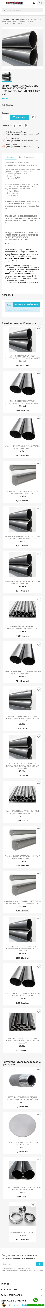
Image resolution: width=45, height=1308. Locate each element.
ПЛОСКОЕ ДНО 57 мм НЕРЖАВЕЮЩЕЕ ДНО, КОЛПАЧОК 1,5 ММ (22, 1143)
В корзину (19, 117)
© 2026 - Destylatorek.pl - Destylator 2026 (18, 1305)
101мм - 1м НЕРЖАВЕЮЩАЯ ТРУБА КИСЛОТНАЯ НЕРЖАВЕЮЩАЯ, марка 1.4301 (22, 447)
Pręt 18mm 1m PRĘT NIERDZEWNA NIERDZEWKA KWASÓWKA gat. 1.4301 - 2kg (22, 857)
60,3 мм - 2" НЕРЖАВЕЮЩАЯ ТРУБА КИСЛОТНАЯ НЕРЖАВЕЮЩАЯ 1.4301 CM (22, 1188)
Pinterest (26, 125)
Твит (20, 125)
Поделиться (14, 125)
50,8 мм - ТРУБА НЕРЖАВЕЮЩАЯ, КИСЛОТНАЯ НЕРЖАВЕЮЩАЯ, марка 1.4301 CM (22, 537)
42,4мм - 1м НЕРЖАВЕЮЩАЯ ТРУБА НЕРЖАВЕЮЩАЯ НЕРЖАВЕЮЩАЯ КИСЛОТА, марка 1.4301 (23, 766)
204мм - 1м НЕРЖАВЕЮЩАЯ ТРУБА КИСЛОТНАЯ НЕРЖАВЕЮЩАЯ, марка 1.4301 (22, 672)
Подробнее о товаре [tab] (27, 157)
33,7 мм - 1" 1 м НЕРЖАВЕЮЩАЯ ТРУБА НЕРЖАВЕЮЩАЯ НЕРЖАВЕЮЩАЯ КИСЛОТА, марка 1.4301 (23, 718)
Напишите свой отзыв (26, 304)
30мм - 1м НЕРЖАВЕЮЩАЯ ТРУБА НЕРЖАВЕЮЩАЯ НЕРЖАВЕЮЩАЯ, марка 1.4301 (22, 402)
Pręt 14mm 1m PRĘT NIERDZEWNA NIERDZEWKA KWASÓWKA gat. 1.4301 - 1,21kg (22, 492)
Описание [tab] (11, 157)
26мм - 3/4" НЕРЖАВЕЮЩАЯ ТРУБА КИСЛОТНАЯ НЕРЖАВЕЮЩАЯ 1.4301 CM (22, 994)
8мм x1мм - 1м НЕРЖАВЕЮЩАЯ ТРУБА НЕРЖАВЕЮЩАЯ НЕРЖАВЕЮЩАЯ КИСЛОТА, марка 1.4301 (23, 1041)
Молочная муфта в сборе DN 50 (22, 1232)
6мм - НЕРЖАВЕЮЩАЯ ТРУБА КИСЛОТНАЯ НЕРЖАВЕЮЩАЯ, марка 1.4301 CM (22, 812)
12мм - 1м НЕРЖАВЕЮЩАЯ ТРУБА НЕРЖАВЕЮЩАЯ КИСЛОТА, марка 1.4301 (22, 627)
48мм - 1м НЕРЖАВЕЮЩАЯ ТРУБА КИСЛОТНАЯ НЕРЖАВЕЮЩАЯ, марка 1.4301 (22, 582)
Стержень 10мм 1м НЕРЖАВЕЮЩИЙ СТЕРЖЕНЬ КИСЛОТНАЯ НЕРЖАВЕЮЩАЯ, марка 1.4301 (22, 902)
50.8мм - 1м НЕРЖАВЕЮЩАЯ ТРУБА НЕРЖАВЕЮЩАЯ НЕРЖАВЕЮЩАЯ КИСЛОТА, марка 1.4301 (23, 948)
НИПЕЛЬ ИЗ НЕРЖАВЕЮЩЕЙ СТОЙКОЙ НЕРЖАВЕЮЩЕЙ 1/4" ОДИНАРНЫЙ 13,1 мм (22, 1098)
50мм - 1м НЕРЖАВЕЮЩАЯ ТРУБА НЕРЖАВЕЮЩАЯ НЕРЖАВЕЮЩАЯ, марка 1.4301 (22, 357)
